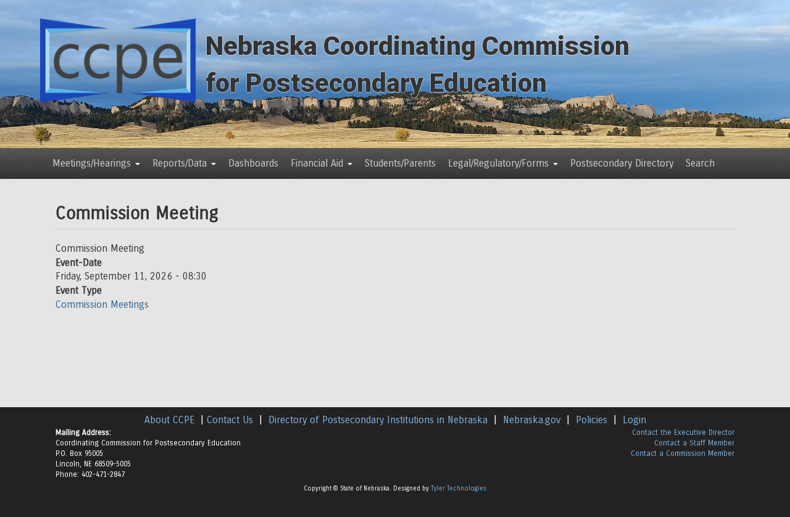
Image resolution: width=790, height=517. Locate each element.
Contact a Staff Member (694, 443)
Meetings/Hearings (93, 163)
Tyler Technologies (458, 488)
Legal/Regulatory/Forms (500, 163)
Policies (591, 420)
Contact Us (230, 420)
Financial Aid (318, 163)
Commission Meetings (102, 304)
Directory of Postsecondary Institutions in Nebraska (378, 420)
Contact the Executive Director (683, 432)
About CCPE (169, 420)
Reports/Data (181, 163)
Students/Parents (400, 163)
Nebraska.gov (531, 420)
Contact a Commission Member (682, 453)
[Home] (118, 59)
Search (700, 163)
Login (634, 420)
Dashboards (253, 163)
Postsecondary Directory (621, 163)
